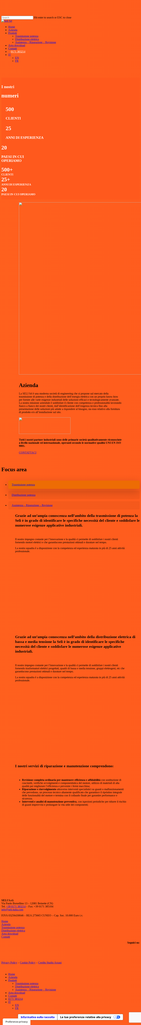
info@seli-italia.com (12, 909)
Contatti (5, 936)
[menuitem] (9, 54)
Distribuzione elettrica (13, 930)
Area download (9, 933)
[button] (27, 452)
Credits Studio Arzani (50, 962)
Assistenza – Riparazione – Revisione (35, 989)
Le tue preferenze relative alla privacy (85, 1017)
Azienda (5, 924)
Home (4, 921)
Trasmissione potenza (13, 927)
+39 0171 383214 (16, 906)
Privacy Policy (9, 962)
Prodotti (12, 980)
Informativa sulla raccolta (38, 1017)
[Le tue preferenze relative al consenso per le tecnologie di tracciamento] (16, 1021)
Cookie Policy (27, 962)
